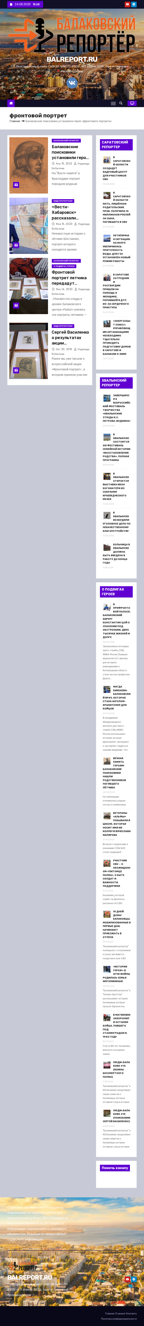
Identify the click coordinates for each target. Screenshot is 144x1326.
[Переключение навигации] (113, 103)
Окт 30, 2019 (64, 349)
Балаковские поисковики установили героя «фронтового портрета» (70, 157)
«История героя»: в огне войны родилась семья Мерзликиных (116, 974)
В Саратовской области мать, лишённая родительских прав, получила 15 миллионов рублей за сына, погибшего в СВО (116, 207)
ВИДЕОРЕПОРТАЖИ (63, 201)
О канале (120, 1313)
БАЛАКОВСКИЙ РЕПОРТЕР (66, 140)
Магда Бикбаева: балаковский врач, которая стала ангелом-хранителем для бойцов (116, 697)
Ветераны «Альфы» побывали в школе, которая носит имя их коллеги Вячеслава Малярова (117, 824)
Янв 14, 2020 (65, 289)
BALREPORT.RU (72, 59)
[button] (122, 103)
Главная (15, 121)
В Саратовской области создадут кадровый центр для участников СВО (116, 168)
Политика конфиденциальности (119, 1319)
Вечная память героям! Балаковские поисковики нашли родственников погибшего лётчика (114, 773)
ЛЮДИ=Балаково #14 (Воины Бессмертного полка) (116, 1069)
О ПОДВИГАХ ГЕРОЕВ (64, 266)
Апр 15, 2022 (64, 163)
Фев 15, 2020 (65, 224)
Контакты (131, 1313)
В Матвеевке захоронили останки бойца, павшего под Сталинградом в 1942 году (116, 1025)
